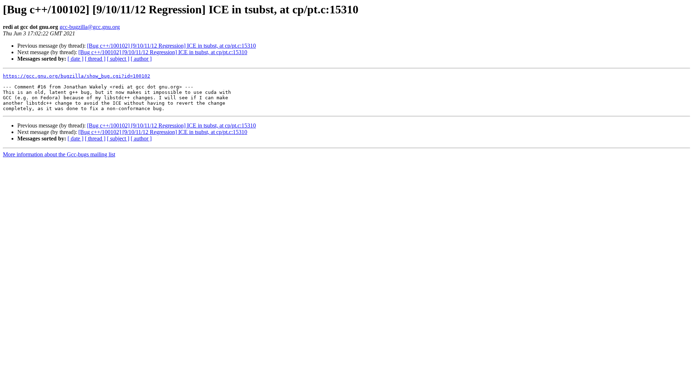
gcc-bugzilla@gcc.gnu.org (90, 27)
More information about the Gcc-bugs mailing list (59, 154)
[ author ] (141, 59)
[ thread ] (95, 59)
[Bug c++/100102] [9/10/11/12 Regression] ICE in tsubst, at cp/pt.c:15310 (171, 46)
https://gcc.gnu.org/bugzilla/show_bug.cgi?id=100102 (76, 76)
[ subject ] (118, 59)
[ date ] (75, 59)
